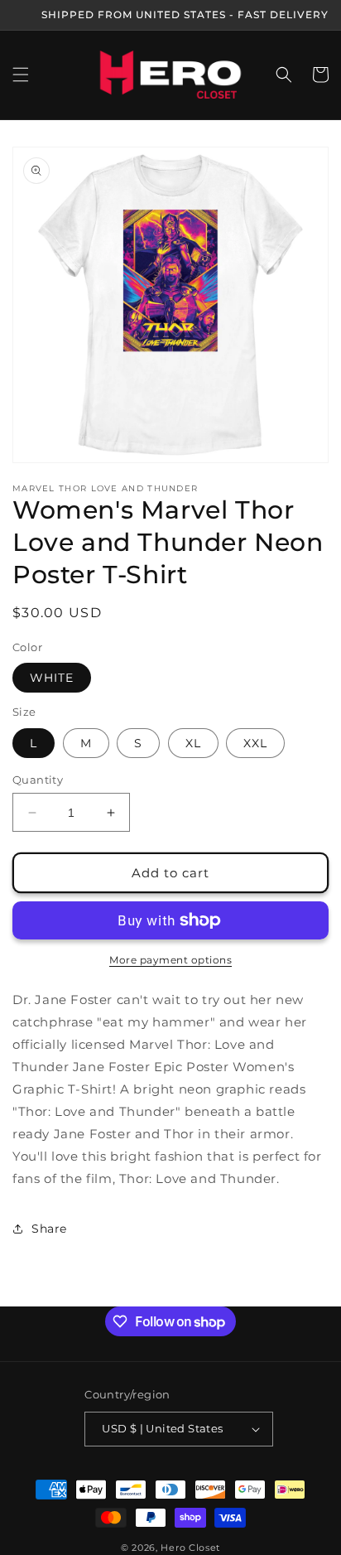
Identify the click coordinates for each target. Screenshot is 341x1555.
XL (193, 743)
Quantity (37, 779)
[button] (20, 74)
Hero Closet (190, 1547)
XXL (255, 743)
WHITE (52, 677)
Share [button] (49, 1228)
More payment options (170, 960)
